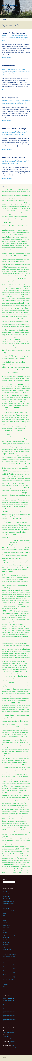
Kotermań (11, 426)
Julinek (28, 384)
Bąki (17, 243)
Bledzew (11, 216)
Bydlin (19, 241)
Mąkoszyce (10, 525)
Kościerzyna (23, 435)
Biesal (8, 214)
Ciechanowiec (21, 261)
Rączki (4, 661)
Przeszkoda (27, 622)
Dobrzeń (23, 284)
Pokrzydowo (23, 606)
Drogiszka (23, 290)
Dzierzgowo (24, 296)
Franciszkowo (7, 310)
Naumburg (19, 534)
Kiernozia (4, 405)
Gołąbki (7, 332)
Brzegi (3, 234)
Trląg (17, 756)
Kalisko (8, 390)
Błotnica (7, 245)
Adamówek (9, 189)
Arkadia (22, 193)
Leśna (6, 466)
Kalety (6, 390)
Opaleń (25, 572)
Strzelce (18, 715)
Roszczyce (28, 646)
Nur (17, 565)
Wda (19, 778)
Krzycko (3, 447)
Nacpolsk (14, 527)
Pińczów (18, 600)
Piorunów (4, 598)
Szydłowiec (25, 738)
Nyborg (19, 565)
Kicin (20, 403)
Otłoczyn (15, 583)
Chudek (18, 259)
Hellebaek (20, 355)
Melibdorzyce (4, 497)
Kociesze (6, 415)
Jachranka (10, 367)
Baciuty (8, 197)
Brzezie (5, 234)
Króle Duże (8, 449)
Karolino (17, 397)
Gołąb (5, 332)
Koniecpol (7, 419)
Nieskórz (19, 547)
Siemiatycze (22, 673)
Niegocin (28, 543)
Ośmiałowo (11, 585)
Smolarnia (4, 686)
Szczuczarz (22, 730)
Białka (21, 208)
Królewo (13, 449)
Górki (15, 345)
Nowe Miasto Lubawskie (12, 555)
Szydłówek (8, 740)
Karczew (21, 395)
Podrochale (25, 604)
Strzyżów (11, 717)
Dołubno (6, 288)
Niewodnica (12, 549)
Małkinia (7, 495)
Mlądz (11, 508)
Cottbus (22, 267)
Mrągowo (8, 521)
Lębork (22, 483)
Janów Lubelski (24, 372)
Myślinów (3, 525)
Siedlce (6, 673)
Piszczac (3, 600)
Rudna (23, 651)
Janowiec (7, 370)
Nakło (6, 529)
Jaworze (24, 376)
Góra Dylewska (16, 343)
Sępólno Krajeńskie (5, 744)
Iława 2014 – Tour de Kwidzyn (14, 129)
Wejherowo (8, 779)
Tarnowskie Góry (11, 749)
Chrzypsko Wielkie (9, 259)
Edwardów (21, 307)
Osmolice (11, 577)
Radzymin (13, 640)
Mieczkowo (22, 497)
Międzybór (3, 504)
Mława (20, 525)
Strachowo (22, 711)
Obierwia (22, 565)
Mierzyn (17, 499)
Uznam (17, 773)
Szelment (23, 732)
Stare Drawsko (26, 703)
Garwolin (26, 314)
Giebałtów (3, 319)
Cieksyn (5, 267)
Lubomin (4, 482)
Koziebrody (8, 431)
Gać (11, 316)
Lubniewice (23, 480)
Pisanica (25, 598)
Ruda (13, 651)
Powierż (20, 615)
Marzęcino (3, 492)
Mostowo (21, 516)
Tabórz (15, 747)
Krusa (24, 443)
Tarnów (15, 749)
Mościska (17, 518)
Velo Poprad (11, 774)
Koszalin (19, 425)
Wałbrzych (10, 778)
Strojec (17, 712)
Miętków (16, 506)
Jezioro (11, 382)
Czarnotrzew (25, 271)
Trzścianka (9, 762)
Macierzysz (4, 485)
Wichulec (7, 781)
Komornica (22, 417)
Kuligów (11, 454)
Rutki (28, 653)
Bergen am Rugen (16, 206)
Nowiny (12, 561)
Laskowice (12, 461)
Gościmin (11, 332)
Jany (7, 372)
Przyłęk (14, 626)
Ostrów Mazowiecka (16, 581)
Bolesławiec (4, 220)
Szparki (14, 736)
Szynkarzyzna (5, 742)
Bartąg (25, 203)
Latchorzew (16, 461)
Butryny (7, 241)
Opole (13, 574)
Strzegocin (5, 715)
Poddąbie (27, 602)
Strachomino (18, 711)
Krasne (17, 437)
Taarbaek (12, 747)
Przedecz (26, 621)
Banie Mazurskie (26, 198)
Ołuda (27, 583)
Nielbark (16, 545)
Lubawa (23, 476)
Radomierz (3, 636)
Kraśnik (13, 439)
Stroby (15, 712)
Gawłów (8, 316)
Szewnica (16, 734)
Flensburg (26, 308)
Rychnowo (26, 655)
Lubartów (19, 476)
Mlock (7, 509)
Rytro (29, 657)
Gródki (7, 341)
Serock (18, 671)
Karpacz (28, 397)
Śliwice (15, 73)
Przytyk (11, 626)
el (23, 134)
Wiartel (3, 781)
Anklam (5, 193)
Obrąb (3, 567)
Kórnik (7, 459)
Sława (14, 744)
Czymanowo (4, 281)
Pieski (8, 596)
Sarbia (17, 665)
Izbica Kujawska (15, 362)
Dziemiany (20, 296)
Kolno (14, 417)
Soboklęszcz (19, 686)
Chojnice (22, 253)
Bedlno (3, 206)
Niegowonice (7, 545)
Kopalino (15, 421)
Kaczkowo (28, 386)
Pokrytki (19, 606)
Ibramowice (17, 359)
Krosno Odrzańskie (21, 441)
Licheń (22, 466)
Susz (16, 134)
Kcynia (14, 403)
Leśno (8, 466)
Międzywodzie (5, 506)
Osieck (20, 575)
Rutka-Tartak (24, 653)
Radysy (3, 638)
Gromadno (8, 337)
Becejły (29, 204)
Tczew (20, 749)
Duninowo (28, 292)
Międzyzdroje (11, 506)
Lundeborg (23, 482)
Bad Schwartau (4, 198)
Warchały (4, 776)
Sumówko (18, 723)
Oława (25, 583)
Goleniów (3, 326)
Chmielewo (8, 251)
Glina (21, 321)
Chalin (15, 247)
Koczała (24, 415)
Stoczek (24, 709)
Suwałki (5, 724)
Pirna (22, 598)
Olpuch (22, 569)
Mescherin (8, 497)
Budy (24, 237)
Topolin (22, 753)
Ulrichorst (6, 769)
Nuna (15, 565)
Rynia (20, 657)
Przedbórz (22, 621)
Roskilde (14, 646)
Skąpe (3, 685)
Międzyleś (17, 504)
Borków (13, 223)
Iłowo (4, 365)
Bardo (25, 200)
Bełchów (24, 206)
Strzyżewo (4, 717)
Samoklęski (21, 663)
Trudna (3, 758)
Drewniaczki (7, 290)
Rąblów (28, 658)
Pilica (23, 596)
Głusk (29, 350)
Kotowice (14, 426)
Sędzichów (21, 742)
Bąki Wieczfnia (21, 243)
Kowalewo (9, 428)
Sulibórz (22, 721)
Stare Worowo (19, 705)
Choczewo (22, 251)
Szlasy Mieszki (10, 736)
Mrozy (26, 519)
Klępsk (11, 412)
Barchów (18, 200)
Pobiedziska (7, 602)
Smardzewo (18, 685)
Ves (14, 774)
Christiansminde (9, 257)
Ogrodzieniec (19, 567)
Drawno (9, 288)
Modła (9, 512)
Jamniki (3, 370)
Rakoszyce (3, 641)
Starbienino (7, 703)
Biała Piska (7, 208)
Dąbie (15, 300)
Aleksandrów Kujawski (6, 191)
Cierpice (12, 267)
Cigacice (19, 267)
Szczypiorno (5, 732)
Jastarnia (4, 376)
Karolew (13, 397)
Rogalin (17, 645)
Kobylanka (26, 412)
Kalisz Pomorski (20, 390)
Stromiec (20, 712)
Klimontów (24, 410)
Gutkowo (25, 341)
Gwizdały (11, 343)
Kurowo (27, 453)
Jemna (17, 380)
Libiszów (18, 466)
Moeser (15, 512)
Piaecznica (7, 594)
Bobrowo (25, 216)
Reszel (21, 643)
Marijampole (4, 490)
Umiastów (9, 769)
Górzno (16, 348)
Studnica (18, 717)
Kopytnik (24, 421)
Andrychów (24, 191)
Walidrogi (22, 774)
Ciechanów (6, 264)
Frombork (23, 310)
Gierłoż (11, 319)
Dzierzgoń (24, 37)
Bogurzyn (19, 218)
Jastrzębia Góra (9, 376)
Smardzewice (12, 685)
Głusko (3, 353)
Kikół (26, 405)
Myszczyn (19, 522)
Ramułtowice (20, 641)
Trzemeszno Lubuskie (18, 760)
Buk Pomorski (11, 239)
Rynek (17, 657)
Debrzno (10, 282)
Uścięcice (21, 773)
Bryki (26, 232)
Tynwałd (4, 767)
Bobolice (16, 216)
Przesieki (23, 622)
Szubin (13, 738)
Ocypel (8, 567)
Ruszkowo (20, 653)
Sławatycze (17, 744)
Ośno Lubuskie (18, 585)
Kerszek (17, 403)
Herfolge (27, 355)
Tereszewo (14, 751)
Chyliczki (10, 261)
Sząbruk (14, 742)
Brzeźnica (12, 234)
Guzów (3, 343)
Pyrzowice (19, 630)
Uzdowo (13, 773)
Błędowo (12, 245)
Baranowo (10, 200)
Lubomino (7, 482)
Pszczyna (3, 628)
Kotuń (17, 426)
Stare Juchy (9, 705)
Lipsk (25, 471)
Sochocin (14, 689)
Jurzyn (11, 386)
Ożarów (26, 585)
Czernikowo (17, 275)
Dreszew (3, 290)
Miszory (15, 502)
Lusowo (26, 482)
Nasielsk (23, 532)
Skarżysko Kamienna (6, 680)
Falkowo (18, 308)
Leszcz (22, 463)
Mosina (16, 516)
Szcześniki (18, 730)
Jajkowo (23, 367)
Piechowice (26, 594)
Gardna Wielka (11, 314)
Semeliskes (4, 671)
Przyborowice (19, 624)
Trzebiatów (8, 760)
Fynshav (15, 312)
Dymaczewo (7, 294)
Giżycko (9, 321)
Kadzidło (18, 388)
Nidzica (16, 540)
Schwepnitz (7, 669)
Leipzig (8, 464)
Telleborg (22, 749)
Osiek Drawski (6, 577)
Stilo (22, 709)
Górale (25, 343)
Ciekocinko (27, 264)
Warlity (10, 776)
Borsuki (25, 223)
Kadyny (15, 388)
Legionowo (23, 461)
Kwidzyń (4, 134)
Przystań (4, 626)
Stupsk (6, 719)
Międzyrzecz (25, 504)
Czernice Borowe (8, 275)
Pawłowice (3, 592)
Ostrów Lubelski (9, 581)
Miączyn (19, 502)
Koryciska (6, 422)
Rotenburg (3, 649)
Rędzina (7, 661)
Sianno (25, 671)
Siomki (6, 678)
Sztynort (10, 738)
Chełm (16, 249)
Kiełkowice (16, 405)
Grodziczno (4, 336)
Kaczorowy (8, 388)
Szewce (12, 734)
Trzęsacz (4, 762)
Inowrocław (25, 360)
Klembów (8, 410)
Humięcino (8, 359)
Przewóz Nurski (10, 624)
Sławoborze (24, 744)
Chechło (13, 249)
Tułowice (23, 765)
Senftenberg (8, 671)
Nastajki (7, 534)
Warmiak (20, 776)
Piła (13, 600)
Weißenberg (4, 779)
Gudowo (19, 341)
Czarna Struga (26, 269)
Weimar (25, 778)
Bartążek (3, 204)
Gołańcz (14, 330)
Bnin (14, 216)
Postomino (27, 613)
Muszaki (8, 522)
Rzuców (13, 658)
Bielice (21, 213)
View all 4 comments (7, 178)
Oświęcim (22, 585)
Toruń (3, 756)
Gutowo (28, 341)
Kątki (11, 459)
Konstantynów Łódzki (9, 421)
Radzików (3, 640)
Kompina (25, 417)
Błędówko (16, 245)
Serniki (14, 671)
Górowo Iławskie (25, 345)
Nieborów (22, 540)
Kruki (11, 443)
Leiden (26, 461)
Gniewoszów (4, 324)
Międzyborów (25, 502)
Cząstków (13, 281)
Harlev (3, 355)
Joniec (20, 384)
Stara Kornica (9, 700)
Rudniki (28, 651)
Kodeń (27, 415)
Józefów (20, 386)
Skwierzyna (23, 682)
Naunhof (22, 534)
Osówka (3, 583)
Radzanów (10, 638)
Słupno (3, 747)
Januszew (25, 370)
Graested (15, 334)
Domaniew (21, 286)
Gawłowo (3, 316)
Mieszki (24, 499)
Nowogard (16, 560)
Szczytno (15, 732)
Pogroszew (16, 606)
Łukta (27, 73)
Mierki (6, 499)
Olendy (16, 569)
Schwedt (3, 669)
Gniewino (16, 323)
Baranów (14, 200)
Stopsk (8, 711)
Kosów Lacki (7, 426)
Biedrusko (11, 213)
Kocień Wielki (10, 415)
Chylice (6, 261)
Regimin (16, 643)
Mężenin (16, 525)
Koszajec (16, 425)
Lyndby (19, 483)
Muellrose (16, 520)
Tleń (18, 751)
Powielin (16, 615)
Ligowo (20, 468)
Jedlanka (28, 376)
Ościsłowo (5, 585)
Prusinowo (3, 621)
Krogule (22, 439)
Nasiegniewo (17, 532)
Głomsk (16, 350)
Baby (2, 197)
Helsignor (24, 355)
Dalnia (3, 283)
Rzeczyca (3, 658)
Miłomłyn (12, 39)
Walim (25, 774)
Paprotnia (21, 588)
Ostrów (27, 579)
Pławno (28, 630)
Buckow (21, 237)
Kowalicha (14, 428)
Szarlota (28, 726)
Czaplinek (18, 269)
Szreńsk (3, 738)
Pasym (14, 590)
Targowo (3, 749)
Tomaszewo (25, 751)
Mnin (13, 508)
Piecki (29, 594)
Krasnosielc (23, 437)
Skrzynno (16, 682)
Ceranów (8, 247)
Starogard (11, 707)
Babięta (20, 195)
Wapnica (27, 774)
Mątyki (13, 525)
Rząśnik (20, 658)
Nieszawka (3, 549)
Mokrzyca (11, 514)
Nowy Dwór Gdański (6, 562)
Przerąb (20, 622)
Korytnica (13, 422)
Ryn (15, 657)
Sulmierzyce (8, 723)
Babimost (15, 195)
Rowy (15, 649)
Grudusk (16, 338)
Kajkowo (3, 390)
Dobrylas (20, 284)
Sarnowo (26, 665)
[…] (8, 54)
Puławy (12, 630)
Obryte (28, 565)
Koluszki (18, 417)
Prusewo (28, 619)
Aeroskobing (15, 189)
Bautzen (22, 204)
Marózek (6, 492)
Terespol (9, 751)
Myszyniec (24, 522)
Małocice (12, 495)
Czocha (15, 278)
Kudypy (8, 71)
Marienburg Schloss (20, 488)
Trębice (12, 762)
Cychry (8, 269)
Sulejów (13, 721)
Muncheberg (21, 520)
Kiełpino (23, 405)
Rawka (7, 643)
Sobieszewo (15, 686)
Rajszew (23, 640)
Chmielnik (14, 251)
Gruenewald (25, 337)
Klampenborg (11, 407)
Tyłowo (8, 767)
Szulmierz (16, 738)
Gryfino (13, 339)
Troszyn (26, 756)
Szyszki (11, 742)
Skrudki (3, 682)
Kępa (16, 459)
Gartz (22, 314)
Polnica (16, 608)
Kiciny (22, 403)
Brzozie (20, 234)
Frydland (27, 310)
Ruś (8, 655)
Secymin (15, 669)
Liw (26, 474)
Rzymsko (16, 658)
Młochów (28, 525)
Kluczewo (28, 410)
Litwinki (24, 474)
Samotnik (25, 663)
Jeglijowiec (24, 378)
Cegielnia (28, 245)
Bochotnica (3, 218)
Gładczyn (9, 350)
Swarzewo (13, 724)
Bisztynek (8, 216)
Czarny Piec (13, 273)
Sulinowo (26, 721)
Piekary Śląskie (4, 596)
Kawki (22, 399)
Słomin (3, 746)
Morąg (20, 71)
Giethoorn (14, 319)
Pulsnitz (8, 628)
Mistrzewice (11, 502)
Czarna (21, 269)
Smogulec (28, 685)
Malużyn (3, 488)
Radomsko (21, 636)
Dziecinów (4, 296)
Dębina (26, 303)
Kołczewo (3, 434)
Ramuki (16, 641)
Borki (3, 223)
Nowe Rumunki (15, 558)
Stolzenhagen (4, 711)
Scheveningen (10, 667)
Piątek (10, 600)
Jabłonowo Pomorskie (26, 364)
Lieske (17, 468)
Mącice (6, 525)
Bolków (16, 220)
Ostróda (17, 103)
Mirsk (29, 500)
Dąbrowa (23, 300)
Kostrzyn (13, 425)
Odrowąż (11, 567)
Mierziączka (10, 499)
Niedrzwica (8, 542)
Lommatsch (4, 476)
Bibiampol (26, 211)
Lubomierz (28, 480)
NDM (9, 537)
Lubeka (8, 478)
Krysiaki (15, 444)
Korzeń (24, 422)
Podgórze (3, 604)
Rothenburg (7, 649)
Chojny (25, 253)
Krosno (16, 441)
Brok (8, 232)
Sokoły (25, 689)
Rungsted (11, 653)
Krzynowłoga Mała (21, 447)
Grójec (10, 341)
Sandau (8, 665)
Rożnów (3, 651)
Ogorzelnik (15, 567)
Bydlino (22, 241)
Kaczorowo (4, 388)
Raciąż (4, 634)
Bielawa (14, 213)
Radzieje (17, 638)
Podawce (23, 602)
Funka (13, 312)
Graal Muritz (21, 332)
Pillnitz (25, 596)
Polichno (9, 608)
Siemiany (8, 163)
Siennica (10, 676)
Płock (11, 632)
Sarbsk (20, 665)
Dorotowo (26, 287)
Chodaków (4, 253)
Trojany (20, 756)
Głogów (13, 350)
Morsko (26, 514)
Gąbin (20, 347)
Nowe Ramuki (8, 558)
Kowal (20, 426)
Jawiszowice (18, 376)
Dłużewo (25, 305)
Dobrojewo (16, 284)
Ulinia (3, 769)
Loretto (12, 476)
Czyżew (9, 281)
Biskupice (25, 214)
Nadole (3, 529)
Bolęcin (23, 220)
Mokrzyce (15, 514)
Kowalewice (24, 426)
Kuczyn (27, 451)
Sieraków (21, 676)
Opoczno (8, 574)
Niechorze (27, 540)
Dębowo (14, 305)
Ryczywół (3, 657)
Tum (23, 762)
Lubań (27, 476)
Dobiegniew (4, 284)
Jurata (6, 386)
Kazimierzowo (13, 401)
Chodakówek (12, 253)
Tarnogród (6, 749)
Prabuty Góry (21, 617)
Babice (11, 195)
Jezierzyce (3, 382)
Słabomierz (10, 744)
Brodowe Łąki (25, 230)
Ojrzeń (28, 567)
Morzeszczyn (4, 516)
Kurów (11, 455)
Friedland (15, 310)
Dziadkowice (15, 294)
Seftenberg (23, 669)
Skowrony (22, 680)
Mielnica (3, 499)
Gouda (22, 327)
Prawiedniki (4, 619)
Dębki (6, 305)
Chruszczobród (17, 257)
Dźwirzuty (12, 307)
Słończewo (14, 746)
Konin (10, 419)
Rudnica (25, 651)
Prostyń (16, 619)
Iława (25, 132)
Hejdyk (11, 355)
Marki (7, 490)
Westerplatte (28, 779)
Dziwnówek (11, 300)
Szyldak (12, 740)
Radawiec (14, 634)
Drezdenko (15, 290)
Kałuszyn (6, 403)
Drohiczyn (3, 292)
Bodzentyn (7, 218)
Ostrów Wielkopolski (24, 581)
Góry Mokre (13, 347)
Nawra (25, 534)
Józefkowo (15, 386)
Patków (24, 590)
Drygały (13, 292)
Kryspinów (22, 444)
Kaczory (11, 388)
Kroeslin (19, 439)
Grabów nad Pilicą (8, 334)
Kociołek (14, 415)
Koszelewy (23, 425)
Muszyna (12, 522)
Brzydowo (16, 237)
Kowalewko (4, 428)
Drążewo (16, 292)
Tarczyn (25, 747)
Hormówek (16, 358)
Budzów (7, 239)
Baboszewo (26, 195)
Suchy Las (3, 721)
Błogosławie (4, 245)
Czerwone (12, 278)
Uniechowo (14, 769)
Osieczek (26, 575)
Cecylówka (20, 245)
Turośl (3, 765)
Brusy (20, 232)
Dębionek (3, 305)
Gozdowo (3, 330)
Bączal (12, 243)
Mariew (27, 487)
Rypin (23, 657)
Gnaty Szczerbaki (8, 323)
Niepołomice (11, 547)
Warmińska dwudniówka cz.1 (14, 33)
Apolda (11, 193)
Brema (26, 227)
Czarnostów (19, 271)
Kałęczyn (11, 403)
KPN (6, 437)
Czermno (3, 275)
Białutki (12, 211)
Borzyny (25, 69)
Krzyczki (7, 447)
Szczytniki (10, 732)
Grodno (25, 334)
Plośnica (25, 600)
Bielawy (17, 213)
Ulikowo (28, 767)
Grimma (22, 334)
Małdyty (8, 39)
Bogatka (15, 218)
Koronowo (28, 421)
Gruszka (7, 339)
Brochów (5, 230)
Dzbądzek (11, 294)
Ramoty (7, 73)
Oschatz (15, 575)
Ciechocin (13, 264)
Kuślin (23, 455)
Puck (6, 628)
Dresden (26, 288)
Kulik (16, 453)
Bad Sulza (8, 198)
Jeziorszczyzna (4, 384)
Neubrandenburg (17, 537)
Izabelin (9, 362)
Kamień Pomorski (15, 392)
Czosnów (21, 278)
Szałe (5, 728)
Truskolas (20, 758)
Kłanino (29, 459)
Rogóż (27, 645)
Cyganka (11, 269)
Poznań (4, 617)
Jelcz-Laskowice (4, 380)
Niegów (11, 545)
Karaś (18, 395)
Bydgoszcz (15, 241)
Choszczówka (9, 256)
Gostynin (19, 327)
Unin (8, 771)
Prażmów (7, 619)
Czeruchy (26, 275)
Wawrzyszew (5, 778)
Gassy (29, 314)
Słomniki (5, 746)
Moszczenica (10, 518)
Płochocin (4, 632)
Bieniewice (4, 214)
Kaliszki (15, 390)
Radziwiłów (7, 640)
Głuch (23, 350)
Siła (14, 679)
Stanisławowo (24, 696)
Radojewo (22, 634)
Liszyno (21, 474)
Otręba (9, 583)
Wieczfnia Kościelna (25, 781)
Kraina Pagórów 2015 (10, 98)
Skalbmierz (20, 678)
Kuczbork (24, 451)
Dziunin (3, 300)
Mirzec (3, 502)
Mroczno (23, 519)
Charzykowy (4, 249)
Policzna (13, 608)
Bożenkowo (4, 227)
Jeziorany (7, 382)
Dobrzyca (26, 284)
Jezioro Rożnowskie (16, 382)
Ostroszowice (22, 577)
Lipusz (27, 471)
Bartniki (12, 202)
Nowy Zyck (6, 565)
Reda (10, 643)
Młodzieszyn (4, 527)
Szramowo (25, 736)
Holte (28, 356)
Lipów (3, 474)
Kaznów (18, 401)
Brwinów (23, 232)
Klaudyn (17, 407)
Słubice (18, 746)
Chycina (3, 261)
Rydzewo (10, 657)
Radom (25, 634)
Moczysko (25, 508)
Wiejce (3, 783)
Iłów (8, 365)
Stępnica (13, 719)
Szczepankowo (9, 730)
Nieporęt (5, 547)
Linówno (24, 468)
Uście (19, 773)
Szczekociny (27, 728)
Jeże (8, 384)
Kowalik (18, 428)
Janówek (14, 372)
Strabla (14, 711)
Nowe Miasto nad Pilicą (21, 555)
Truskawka (14, 758)
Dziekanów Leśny (15, 296)
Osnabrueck (15, 577)
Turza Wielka (7, 765)
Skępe (5, 685)
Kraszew (28, 437)
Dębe (21, 303)
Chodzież (18, 253)
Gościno (15, 332)
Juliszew (3, 386)
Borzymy (4, 225)
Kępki (23, 459)
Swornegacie (21, 724)
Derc (27, 282)
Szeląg (26, 732)
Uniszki (10, 771)
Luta (9, 483)
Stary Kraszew (25, 707)
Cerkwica (12, 247)
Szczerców (14, 730)
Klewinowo (17, 410)
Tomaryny (20, 751)
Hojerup (25, 356)
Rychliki (24, 39)
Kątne (13, 459)
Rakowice (7, 641)
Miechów (18, 497)
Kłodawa (3, 461)
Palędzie (15, 588)
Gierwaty (7, 319)
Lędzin (25, 483)
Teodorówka (27, 749)
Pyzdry (26, 630)
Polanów (3, 608)
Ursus (21, 771)
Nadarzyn (18, 527)
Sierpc (27, 676)
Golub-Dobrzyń (11, 326)
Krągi (17, 449)
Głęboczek (8, 353)
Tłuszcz (16, 767)
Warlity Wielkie (15, 776)
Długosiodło (18, 305)
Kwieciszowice (25, 457)
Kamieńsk (21, 392)
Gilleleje (3, 321)
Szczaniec (12, 728)
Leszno (27, 463)
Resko (19, 643)
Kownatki (22, 428)
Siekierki (13, 673)
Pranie (25, 617)
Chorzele (4, 256)
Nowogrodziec (20, 560)
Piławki (15, 600)
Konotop (22, 419)
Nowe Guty (21, 552)
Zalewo (21, 103)
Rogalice (14, 645)
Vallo (24, 773)
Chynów (13, 261)
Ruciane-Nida (8, 651)
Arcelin (14, 193)
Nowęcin (11, 565)
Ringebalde (3, 645)
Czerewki (28, 273)
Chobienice (18, 251)
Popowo (16, 613)
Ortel (29, 574)
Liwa (29, 474)
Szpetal (17, 736)
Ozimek (22, 583)
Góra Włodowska (10, 345)
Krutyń (6, 444)
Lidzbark (4, 468)
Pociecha (19, 602)
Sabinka (11, 661)
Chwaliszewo (26, 259)
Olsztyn (25, 71)
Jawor (22, 376)
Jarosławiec (19, 374)
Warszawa (24, 776)
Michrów (14, 497)
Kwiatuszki (16, 457)
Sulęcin (11, 723)
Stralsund (7, 712)
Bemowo (11, 206)
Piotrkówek (8, 598)
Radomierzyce (8, 636)
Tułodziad (17, 765)
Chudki (21, 259)
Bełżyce (28, 206)
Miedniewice (27, 497)
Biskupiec (4, 216)
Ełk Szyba (9, 308)
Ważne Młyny (16, 778)
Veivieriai (3, 774)
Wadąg (19, 774)
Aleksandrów (24, 189)
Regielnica (12, 643)
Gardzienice (16, 314)
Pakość (3, 588)
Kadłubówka (24, 388)
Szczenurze (4, 730)
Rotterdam (12, 649)
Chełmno (19, 249)
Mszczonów (13, 520)
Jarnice (13, 374)
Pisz (28, 598)
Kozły (8, 433)
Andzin (28, 191)
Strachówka (4, 712)
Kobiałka (21, 412)
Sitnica (9, 678)
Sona (23, 691)
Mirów (5, 502)
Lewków (3, 466)
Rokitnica (6, 646)
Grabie (25, 332)
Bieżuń (11, 214)
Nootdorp (15, 549)
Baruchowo (13, 204)
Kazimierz (3, 401)
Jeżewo (11, 384)
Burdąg (19, 239)
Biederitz (7, 213)
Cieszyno (15, 267)
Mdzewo (25, 495)
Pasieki (3, 590)
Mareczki (7, 488)
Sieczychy (3, 673)
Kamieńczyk (7, 392)
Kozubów (23, 430)
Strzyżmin (8, 717)
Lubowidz (12, 482)
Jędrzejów (24, 386)
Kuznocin (20, 455)
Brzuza (12, 237)
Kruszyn (3, 444)
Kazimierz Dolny (8, 401)
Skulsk (20, 682)
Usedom (28, 771)
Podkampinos (8, 604)
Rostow (25, 646)
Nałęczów (4, 537)
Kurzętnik (8, 455)
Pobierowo (12, 602)
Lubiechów (19, 478)
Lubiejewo (26, 478)
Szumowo (21, 738)
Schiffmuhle (19, 667)
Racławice (11, 634)
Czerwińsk (3, 278)
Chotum (24, 256)
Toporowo (25, 753)
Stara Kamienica (26, 698)
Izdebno (20, 362)
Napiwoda (24, 529)
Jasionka (23, 374)
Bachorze (5, 197)
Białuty (17, 211)
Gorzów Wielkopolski (13, 327)
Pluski (28, 600)
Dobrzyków (4, 286)
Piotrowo (19, 598)
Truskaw (7, 758)
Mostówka (4, 519)
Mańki (21, 495)
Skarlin (23, 678)
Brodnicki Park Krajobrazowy (17, 230)
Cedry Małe (24, 245)
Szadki (17, 727)
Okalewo (3, 569)
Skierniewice (13, 680)
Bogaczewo (12, 218)
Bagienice (16, 198)
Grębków (12, 341)
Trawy (11, 756)
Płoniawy (16, 632)
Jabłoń (4, 367)
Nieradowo (16, 547)
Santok (14, 665)
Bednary (6, 206)
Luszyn (3, 483)
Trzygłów (23, 760)
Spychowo (11, 696)
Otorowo (6, 583)
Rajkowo (20, 640)
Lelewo (13, 464)
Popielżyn (4, 613)
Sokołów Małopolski (8, 691)
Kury (2, 455)
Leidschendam (4, 463)
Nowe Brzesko (10, 552)
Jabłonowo (20, 364)
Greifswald (19, 334)
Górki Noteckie (19, 345)
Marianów (15, 488)
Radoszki (25, 636)
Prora (10, 619)
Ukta (25, 767)
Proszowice (24, 619)
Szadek (13, 726)
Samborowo (15, 663)
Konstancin (3, 421)
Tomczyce (13, 753)
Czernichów (13, 275)
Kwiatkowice (11, 457)
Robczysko (7, 645)
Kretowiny (16, 439)
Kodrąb (3, 417)
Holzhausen (7, 358)
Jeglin (27, 378)
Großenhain (12, 337)
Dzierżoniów (13, 298)
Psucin (23, 626)
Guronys (22, 341)
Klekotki (3, 410)
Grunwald (3, 339)
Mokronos (6, 514)
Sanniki (11, 665)
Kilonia (28, 405)
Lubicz (15, 478)
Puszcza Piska (26, 628)
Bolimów (9, 220)
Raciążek (7, 634)
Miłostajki (3, 508)
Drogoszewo (28, 290)
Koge (9, 417)
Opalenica (21, 572)
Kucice (21, 451)
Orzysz (12, 575)
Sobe (12, 686)
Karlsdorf (3, 397)
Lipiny (27, 468)
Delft (13, 282)
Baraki (6, 200)
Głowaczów (20, 350)
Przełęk (14, 624)
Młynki (10, 527)
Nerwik (12, 537)
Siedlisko (9, 673)
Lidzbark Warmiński (11, 468)
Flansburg (22, 308)
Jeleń (14, 380)
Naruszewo (7, 532)
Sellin (26, 669)
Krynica (8, 444)
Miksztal (16, 500)
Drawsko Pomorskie (16, 288)
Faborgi (16, 308)
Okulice (6, 569)
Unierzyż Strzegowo (23, 769)
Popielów (27, 611)
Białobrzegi (26, 208)
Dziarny (19, 294)
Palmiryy (11, 588)
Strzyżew (28, 715)
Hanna (24, 353)
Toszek (6, 756)
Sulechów (10, 721)
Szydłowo (4, 740)
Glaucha (18, 321)
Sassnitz (6, 667)
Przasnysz (12, 621)
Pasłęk (20, 39)
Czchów (22, 273)
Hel (14, 355)
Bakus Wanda (20, 198)
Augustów (27, 193)
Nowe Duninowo (16, 552)
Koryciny (3, 422)
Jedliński (3, 378)
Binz (13, 214)
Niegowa (3, 545)
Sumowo (14, 723)
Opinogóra (4, 574)
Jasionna (26, 374)
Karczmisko (25, 395)
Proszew (20, 619)
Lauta (20, 461)
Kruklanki (14, 443)
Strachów (26, 711)
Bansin (3, 200)
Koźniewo (4, 437)
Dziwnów (7, 300)
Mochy (19, 508)
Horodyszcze (24, 358)
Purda (12, 628)
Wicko (10, 781)
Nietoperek (8, 549)
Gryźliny (17, 339)
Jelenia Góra (10, 380)
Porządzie (20, 613)
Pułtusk (16, 630)
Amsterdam (19, 191)
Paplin (18, 588)
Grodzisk (8, 336)
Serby (12, 671)
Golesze (6, 326)
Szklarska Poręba (22, 734)
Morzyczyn (8, 516)
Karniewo (7, 397)
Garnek (19, 314)
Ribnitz (27, 643)
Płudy (25, 632)
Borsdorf (22, 223)
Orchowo (19, 574)
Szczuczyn (26, 730)
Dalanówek (22, 281)
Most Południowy (26, 516)
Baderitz (11, 197)
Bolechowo (23, 218)
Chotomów (17, 255)
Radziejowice (21, 638)
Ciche (17, 261)
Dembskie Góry (17, 282)
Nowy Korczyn (13, 562)
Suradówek (22, 723)
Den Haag (22, 282)
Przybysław (26, 624)
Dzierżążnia (17, 298)
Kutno (17, 455)
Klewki (21, 410)
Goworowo (26, 327)
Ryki (13, 657)
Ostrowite (9, 579)
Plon (23, 600)
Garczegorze (6, 314)
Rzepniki (6, 658)
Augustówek (4, 195)
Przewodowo (4, 624)
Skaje (16, 678)
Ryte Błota (26, 657)
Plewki (21, 600)
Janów (9, 372)
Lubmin (18, 480)
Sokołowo (22, 689)
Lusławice (6, 483)
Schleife (22, 667)
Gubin (15, 341)
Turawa (25, 762)
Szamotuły (25, 726)
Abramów (3, 189)
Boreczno (27, 220)
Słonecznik (10, 746)
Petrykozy (3, 594)
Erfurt (6, 308)
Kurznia (4, 455)
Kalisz (11, 390)
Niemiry (23, 545)
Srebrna (15, 696)
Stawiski (10, 709)
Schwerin (11, 669)
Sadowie (18, 661)
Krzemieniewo (26, 444)
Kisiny (3, 407)
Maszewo (10, 492)
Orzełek (9, 575)
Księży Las (6, 451)
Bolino (13, 220)
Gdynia (18, 316)
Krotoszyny (4, 443)
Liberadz (14, 466)
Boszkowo (24, 225)
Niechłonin (4, 542)
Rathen (24, 641)
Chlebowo (26, 249)
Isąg (3, 362)
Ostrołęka (13, 579)
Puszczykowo (4, 630)
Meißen (28, 495)
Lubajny (15, 476)
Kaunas (19, 399)
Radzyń (17, 640)
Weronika (24, 779)
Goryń (24, 326)
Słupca (24, 746)
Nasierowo (4, 534)
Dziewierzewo (22, 298)
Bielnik (25, 213)
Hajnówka (17, 353)
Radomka (12, 636)
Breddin (23, 227)
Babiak (8, 195)
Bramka (8, 228)
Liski (19, 474)
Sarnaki (23, 665)
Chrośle (13, 257)
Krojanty (3, 441)
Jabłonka (11, 365)
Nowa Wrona (6, 552)
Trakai (9, 756)
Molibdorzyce (19, 514)
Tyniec (27, 765)
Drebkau (22, 288)
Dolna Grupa (17, 286)
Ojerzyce (24, 567)
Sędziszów (26, 742)
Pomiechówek (8, 610)
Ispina (29, 359)
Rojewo (3, 646)
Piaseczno (19, 594)
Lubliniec (15, 480)
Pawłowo (7, 592)
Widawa (12, 781)
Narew (28, 529)
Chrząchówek (15, 259)
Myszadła (15, 522)
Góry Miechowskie (7, 347)
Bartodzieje (16, 202)
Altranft (12, 191)
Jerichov (19, 380)
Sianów (27, 671)
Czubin (26, 279)
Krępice (24, 449)
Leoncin (18, 464)
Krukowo (21, 443)
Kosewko (27, 422)
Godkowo (20, 324)
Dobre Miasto (11, 284)
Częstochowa (18, 281)
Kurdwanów (21, 453)
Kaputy (15, 395)
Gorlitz (18, 326)
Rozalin (18, 649)
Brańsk (16, 227)
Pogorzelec (7, 606)
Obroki (25, 565)
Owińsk (19, 583)
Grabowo (3, 334)
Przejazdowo (8, 622)
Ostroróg (18, 577)
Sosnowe (12, 693)
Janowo (20, 370)
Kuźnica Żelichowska (5, 457)
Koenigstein (6, 417)
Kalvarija (25, 390)
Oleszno (19, 569)
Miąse (22, 502)
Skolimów (18, 680)
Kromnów (12, 441)
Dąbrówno (16, 303)
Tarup (18, 749)
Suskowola (26, 723)
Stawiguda (5, 709)
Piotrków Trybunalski (14, 598)
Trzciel (28, 758)
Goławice (8, 330)
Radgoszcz (18, 634)
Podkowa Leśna (15, 604)
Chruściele (22, 257)
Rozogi (21, 649)
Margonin (11, 488)
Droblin (18, 290)
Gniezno (9, 324)
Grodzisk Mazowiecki (14, 336)
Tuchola (15, 762)
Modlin (5, 511)
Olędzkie (17, 572)
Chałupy (9, 249)
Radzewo (14, 638)
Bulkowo (16, 239)
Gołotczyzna (23, 330)
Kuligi (8, 453)
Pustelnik (15, 628)
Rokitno (9, 646)
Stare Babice (15, 703)
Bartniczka (7, 202)
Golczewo (27, 324)
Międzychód (12, 504)
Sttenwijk (15, 717)
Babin (18, 195)
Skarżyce (26, 678)
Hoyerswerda (4, 359)
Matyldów (14, 492)
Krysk (19, 444)
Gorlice (15, 326)
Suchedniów (23, 719)
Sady (9, 663)
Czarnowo (4, 273)
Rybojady (18, 655)
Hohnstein (22, 356)
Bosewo (20, 225)
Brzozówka (6, 237)
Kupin (18, 453)
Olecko (13, 569)
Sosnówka (21, 693)
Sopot (3, 693)
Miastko (11, 497)
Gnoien (12, 324)
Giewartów (26, 319)
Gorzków (7, 327)
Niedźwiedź (24, 542)
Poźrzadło (13, 617)
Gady (22, 312)
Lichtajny (25, 466)
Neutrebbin (8, 540)
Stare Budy (22, 703)
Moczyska (22, 508)
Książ (27, 449)
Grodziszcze (20, 336)
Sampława (4, 665)
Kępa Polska (20, 459)
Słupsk (6, 747)
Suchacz (19, 719)
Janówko (20, 372)
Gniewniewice (25, 323)
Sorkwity (7, 693)
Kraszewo (3, 439)
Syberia (7, 726)
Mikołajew (4, 500)
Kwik (29, 457)
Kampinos (10, 395)
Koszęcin (3, 426)
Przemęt (13, 622)
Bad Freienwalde (16, 197)
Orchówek (23, 574)
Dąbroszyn (18, 300)
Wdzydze (22, 778)
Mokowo (3, 514)
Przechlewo (17, 621)
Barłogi (16, 204)
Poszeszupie (4, 615)
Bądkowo (14, 243)
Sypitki (10, 726)
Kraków (10, 437)
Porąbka (23, 613)
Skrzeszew (11, 683)
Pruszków (7, 621)
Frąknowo (8, 312)
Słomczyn (28, 744)
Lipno (12, 471)
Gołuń (3, 332)
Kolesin (11, 417)
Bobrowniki (20, 216)
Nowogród (25, 561)
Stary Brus (14, 707)
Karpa (25, 397)
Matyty (17, 492)
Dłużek (22, 305)
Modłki (12, 512)
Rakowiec (10, 641)
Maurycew (20, 492)
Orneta (26, 574)
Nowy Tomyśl (23, 562)
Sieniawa (7, 676)
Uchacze (19, 767)
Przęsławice (18, 626)
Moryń (29, 514)
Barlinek (28, 200)
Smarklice (23, 685)
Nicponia (12, 540)
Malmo (27, 485)
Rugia (9, 653)
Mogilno (17, 512)
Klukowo (7, 412)
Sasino (3, 667)
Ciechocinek (18, 264)
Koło (6, 434)
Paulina (27, 590)
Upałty (14, 771)
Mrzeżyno (4, 521)
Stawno (17, 709)
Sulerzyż (18, 721)
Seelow (19, 669)
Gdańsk (14, 316)
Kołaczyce (20, 433)
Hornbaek (20, 358)
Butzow (11, 241)
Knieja (14, 412)
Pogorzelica (11, 606)
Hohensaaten (17, 356)
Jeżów (14, 384)
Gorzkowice (4, 327)
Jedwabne (13, 378)
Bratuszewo (12, 227)
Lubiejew (22, 478)
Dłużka (29, 305)
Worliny (19, 73)
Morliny (23, 514)
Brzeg (28, 232)
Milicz (27, 500)
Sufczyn (6, 721)
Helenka (16, 355)
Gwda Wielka (7, 343)
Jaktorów (28, 367)
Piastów (22, 594)
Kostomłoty (9, 425)
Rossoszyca (18, 646)
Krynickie (12, 444)
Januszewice (4, 372)
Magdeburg (8, 485)
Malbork (3, 39)
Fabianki (12, 308)
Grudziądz (21, 337)
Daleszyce (27, 281)
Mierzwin (14, 499)
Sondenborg (26, 691)
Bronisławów (12, 232)
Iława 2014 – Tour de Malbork (14, 158)
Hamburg (21, 353)
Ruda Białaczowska (18, 651)
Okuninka (10, 569)
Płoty (19, 632)
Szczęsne (19, 732)
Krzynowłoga (13, 447)
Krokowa (7, 441)
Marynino (20, 490)
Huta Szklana (12, 359)
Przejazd (3, 622)
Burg (22, 239)
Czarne (3, 271)
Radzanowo (6, 638)
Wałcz (13, 778)
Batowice (19, 204)
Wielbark (9, 783)
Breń (28, 227)
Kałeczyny (26, 401)
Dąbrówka (12, 303)
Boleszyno (27, 218)
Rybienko (11, 655)
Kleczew (22, 407)
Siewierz (3, 678)
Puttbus (8, 630)
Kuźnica (27, 455)
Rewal (24, 643)
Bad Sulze (12, 198)
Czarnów (18, 273)
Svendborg (9, 724)
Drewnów (11, 290)
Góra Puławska (4, 345)
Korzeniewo (20, 422)
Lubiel (29, 478)
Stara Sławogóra (14, 700)
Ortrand (3, 575)
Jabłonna (16, 365)
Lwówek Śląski (14, 483)
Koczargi (19, 415)
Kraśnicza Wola (8, 439)
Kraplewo (14, 437)
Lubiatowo (12, 478)
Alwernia (15, 191)
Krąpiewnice (20, 449)
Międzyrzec (21, 504)
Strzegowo (12, 715)
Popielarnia (23, 611)
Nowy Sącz (18, 562)
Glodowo (3, 323)
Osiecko (23, 575)
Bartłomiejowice (8, 204)
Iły (6, 364)
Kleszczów (13, 410)
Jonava (16, 384)
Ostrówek (4, 581)
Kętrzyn (26, 459)
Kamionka (4, 395)
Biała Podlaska (12, 208)
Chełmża (22, 249)
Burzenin (24, 239)
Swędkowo (4, 726)
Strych (26, 712)
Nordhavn (19, 549)
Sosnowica (17, 693)
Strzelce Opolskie (23, 715)
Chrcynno (4, 257)
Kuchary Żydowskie (14, 451)
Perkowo (23, 592)
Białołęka (8, 211)
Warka (7, 776)
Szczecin (17, 728)
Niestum (23, 547)
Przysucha (8, 626)
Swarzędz (17, 724)
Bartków (3, 202)
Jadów (19, 367)
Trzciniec (3, 760)
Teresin (6, 751)
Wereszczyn (20, 779)
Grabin (28, 332)
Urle (16, 771)
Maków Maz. (15, 485)
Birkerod (16, 214)
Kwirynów (4, 459)
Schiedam (15, 667)
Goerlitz (24, 324)
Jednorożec (8, 378)
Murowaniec (25, 520)
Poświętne (8, 617)
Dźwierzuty (8, 307)
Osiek (3, 577)
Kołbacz (23, 433)
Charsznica (24, 247)
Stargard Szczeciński (5, 707)
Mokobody (26, 512)
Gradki (12, 334)
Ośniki (14, 585)
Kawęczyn (25, 399)
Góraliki (27, 343)
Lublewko (8, 480)
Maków (11, 485)
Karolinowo (21, 397)
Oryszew (6, 575)
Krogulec (27, 439)
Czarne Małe (7, 271)
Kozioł (20, 430)
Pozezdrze (24, 615)
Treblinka (14, 756)
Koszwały (28, 425)
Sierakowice (15, 676)
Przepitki (16, 622)
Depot (25, 282)
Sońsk (7, 696)
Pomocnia (17, 611)
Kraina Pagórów (15, 35)
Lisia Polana (9, 474)
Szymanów (23, 740)
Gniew (12, 323)
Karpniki (3, 399)
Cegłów (3, 247)
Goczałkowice (16, 324)
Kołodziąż (14, 434)
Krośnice (8, 443)
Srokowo (19, 696)
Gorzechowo (28, 326)
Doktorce (13, 286)
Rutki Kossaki (4, 655)
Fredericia (11, 310)
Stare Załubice (26, 705)
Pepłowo (14, 592)
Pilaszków (16, 596)
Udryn (23, 767)
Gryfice (10, 339)
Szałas (3, 728)
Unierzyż (18, 769)
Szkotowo (4, 736)
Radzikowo (26, 638)
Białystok (20, 211)
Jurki (9, 386)
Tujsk (21, 762)
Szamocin (21, 726)
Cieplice (9, 267)
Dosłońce (3, 288)
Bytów (7, 243)
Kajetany (28, 388)
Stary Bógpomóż (19, 707)
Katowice (15, 399)
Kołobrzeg (10, 435)
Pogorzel (3, 606)
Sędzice (18, 742)
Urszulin (24, 771)
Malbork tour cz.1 (9, 66)
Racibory (27, 632)
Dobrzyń (9, 286)
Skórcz (27, 682)
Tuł (11, 765)
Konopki (18, 419)
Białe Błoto (18, 208)
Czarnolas (15, 271)
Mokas (22, 512)
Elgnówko (28, 307)
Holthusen (3, 358)
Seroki (22, 671)
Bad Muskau (21, 197)
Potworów (8, 615)
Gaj (24, 312)
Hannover (28, 353)
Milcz (25, 500)
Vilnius (16, 774)
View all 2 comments (7, 149)
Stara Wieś (19, 700)
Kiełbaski (12, 405)
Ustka (7, 773)
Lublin (11, 480)
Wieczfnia (16, 781)
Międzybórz (8, 504)
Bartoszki (20, 202)
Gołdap (17, 330)
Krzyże (25, 447)
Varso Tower (28, 773)
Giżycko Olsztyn (14, 321)
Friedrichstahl (19, 310)
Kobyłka (3, 415)
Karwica (9, 399)
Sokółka (13, 691)
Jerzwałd (26, 380)
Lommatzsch (8, 476)
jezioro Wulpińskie (23, 382)
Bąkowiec (25, 243)
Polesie (6, 608)
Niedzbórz (13, 543)
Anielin (3, 193)
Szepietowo (4, 734)
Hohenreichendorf (12, 356)
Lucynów (19, 482)
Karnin (11, 397)
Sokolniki (19, 689)
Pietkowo (11, 596)
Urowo (19, 771)
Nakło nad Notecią (11, 529)
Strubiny (23, 712)
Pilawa (20, 596)
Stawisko (13, 709)
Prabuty (12, 134)
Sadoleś (14, 661)
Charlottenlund (19, 247)
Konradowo (26, 419)
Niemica (20, 545)
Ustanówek (4, 773)
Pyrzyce (23, 630)
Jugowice (25, 384)
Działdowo (24, 294)
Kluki (2, 412)
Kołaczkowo (17, 433)
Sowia (24, 693)
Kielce (27, 403)
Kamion (25, 392)
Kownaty (25, 428)
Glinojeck (25, 321)
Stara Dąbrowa (19, 698)
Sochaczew (6, 689)
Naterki (14, 535)
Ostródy (17, 39)
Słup (21, 746)
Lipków (5, 470)
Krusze (27, 443)
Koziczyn (3, 430)
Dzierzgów (8, 298)
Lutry (11, 483)
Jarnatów (10, 374)
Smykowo (8, 686)
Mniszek (15, 508)
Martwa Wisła (14, 490)
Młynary (7, 527)
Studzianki (22, 717)
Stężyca (16, 719)
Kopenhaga (20, 421)
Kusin (14, 455)
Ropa (12, 646)
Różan (23, 658)
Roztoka (26, 649)
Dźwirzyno (16, 307)
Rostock (22, 646)
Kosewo (4, 425)
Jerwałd (22, 380)
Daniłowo (7, 282)
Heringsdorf (4, 356)
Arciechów (18, 193)
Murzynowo (4, 522)
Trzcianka (24, 758)
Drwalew (10, 292)
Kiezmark (9, 405)
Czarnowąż (8, 273)
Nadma (25, 527)
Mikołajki (8, 500)
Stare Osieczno (13, 705)
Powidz (11, 615)
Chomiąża (28, 253)
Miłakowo (20, 506)
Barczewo (22, 200)
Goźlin (18, 332)
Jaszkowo (14, 376)
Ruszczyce (16, 653)
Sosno (10, 693)
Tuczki (18, 762)
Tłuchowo (12, 767)
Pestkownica (27, 592)
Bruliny (17, 232)
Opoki (11, 574)
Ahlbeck (19, 189)
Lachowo (6, 461)
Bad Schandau (27, 197)
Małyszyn (17, 495)
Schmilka (25, 667)
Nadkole (22, 527)
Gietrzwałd (20, 319)
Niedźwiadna (19, 542)
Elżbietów (3, 308)
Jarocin (16, 374)
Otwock (12, 583)
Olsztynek (11, 571)
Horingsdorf (12, 358)
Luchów (16, 482)
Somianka (17, 691)
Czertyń (21, 275)
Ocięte (6, 567)
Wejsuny (13, 779)
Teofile (3, 751)
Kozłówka (12, 433)
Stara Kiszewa (4, 700)
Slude (8, 685)
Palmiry (7, 588)
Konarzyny (3, 419)
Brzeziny (8, 234)
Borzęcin (12, 225)
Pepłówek (19, 592)
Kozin (17, 430)
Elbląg (24, 307)
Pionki (28, 596)
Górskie (3, 347)
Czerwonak (8, 278)
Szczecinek (22, 728)
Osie (18, 575)
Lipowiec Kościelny (19, 471)
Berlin (21, 206)
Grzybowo (21, 339)
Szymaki (18, 740)
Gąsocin (5, 350)
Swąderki (26, 724)
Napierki (18, 529)
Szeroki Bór (8, 734)
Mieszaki (21, 499)
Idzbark (21, 359)
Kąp (9, 459)
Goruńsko (21, 326)
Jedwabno (18, 378)
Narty (3, 532)
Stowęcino (11, 711)
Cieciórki (23, 264)
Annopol (8, 193)
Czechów (25, 273)
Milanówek (21, 500)
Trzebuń (12, 760)
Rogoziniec (20, 645)
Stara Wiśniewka (24, 700)
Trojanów (23, 756)
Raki (26, 640)
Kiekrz (24, 403)
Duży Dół (3, 294)
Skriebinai (26, 680)
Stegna (20, 709)
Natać (11, 534)
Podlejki (3, 73)
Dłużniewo (4, 307)
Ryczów (6, 657)
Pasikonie (7, 590)
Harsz (5, 355)
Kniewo (16, 412)
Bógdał (9, 243)
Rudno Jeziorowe (5, 653)
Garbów (3, 314)
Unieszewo (4, 771)
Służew (9, 747)
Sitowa (11, 678)
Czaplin (14, 269)
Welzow (16, 779)
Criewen (26, 267)
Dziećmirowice (27, 298)
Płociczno (8, 632)
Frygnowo (3, 312)
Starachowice (12, 698)
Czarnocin (11, 271)
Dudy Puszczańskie (22, 292)
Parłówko (25, 588)
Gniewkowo (20, 323)
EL (8, 40)
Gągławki (26, 347)
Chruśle (25, 257)
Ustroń (10, 773)
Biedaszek (4, 213)
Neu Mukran (27, 537)
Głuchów (26, 350)
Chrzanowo (4, 259)
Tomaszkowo (6, 754)
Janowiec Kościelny (13, 370)
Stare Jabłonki (4, 705)
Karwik (12, 399)
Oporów (16, 574)
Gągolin (22, 347)
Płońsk (21, 632)
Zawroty (24, 73)
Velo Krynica (7, 774)
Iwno (5, 362)
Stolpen (27, 709)
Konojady (13, 419)
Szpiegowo (21, 736)
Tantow (22, 747)
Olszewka (25, 569)
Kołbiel (26, 433)
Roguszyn (24, 645)
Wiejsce (5, 783)
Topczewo (19, 753)
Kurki (25, 453)
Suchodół (27, 719)
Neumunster (4, 540)
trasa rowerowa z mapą (14, 37)
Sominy (20, 691)
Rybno (14, 655)
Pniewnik (3, 602)
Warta (27, 776)
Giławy (6, 321)
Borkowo (8, 222)
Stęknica (9, 719)
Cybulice (4, 269)
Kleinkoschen (26, 407)
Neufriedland (22, 537)
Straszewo (11, 712)
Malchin (24, 485)
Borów (17, 225)
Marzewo (25, 490)
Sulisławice (4, 723)
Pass (11, 590)
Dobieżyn (7, 284)
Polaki (27, 606)
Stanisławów (5, 698)
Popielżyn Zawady (10, 613)
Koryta (9, 422)
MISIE (8, 502)
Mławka (24, 525)
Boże (27, 225)
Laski (9, 461)
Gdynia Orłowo (22, 316)
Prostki (13, 619)
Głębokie (13, 353)
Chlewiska (3, 251)
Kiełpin (19, 405)
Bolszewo (19, 220)
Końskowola (18, 434)
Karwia (6, 399)
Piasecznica (12, 594)
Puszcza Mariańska (20, 628)
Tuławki (13, 765)
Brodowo (3, 232)
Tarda (28, 747)
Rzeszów (10, 658)
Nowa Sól (23, 549)
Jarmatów (6, 374)
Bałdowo (25, 204)
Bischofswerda (20, 214)
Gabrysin (19, 312)
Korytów (16, 422)
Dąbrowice (7, 303)
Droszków (7, 292)
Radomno (16, 636)
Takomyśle (19, 747)
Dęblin (8, 305)
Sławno (21, 744)
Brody (6, 232)
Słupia (27, 746)
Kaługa (3, 403)
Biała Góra (20, 132)
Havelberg (8, 355)
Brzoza (15, 234)
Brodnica (10, 230)
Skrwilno (6, 682)
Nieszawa (27, 547)
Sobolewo (23, 686)
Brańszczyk (20, 227)
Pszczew (26, 626)
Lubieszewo (4, 480)
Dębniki (11, 305)
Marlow (10, 490)
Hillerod (7, 356)
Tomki (16, 753)
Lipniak (9, 471)
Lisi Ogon (16, 474)
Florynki (3, 310)
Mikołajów (13, 500)
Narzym (13, 532)
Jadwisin (15, 367)
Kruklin (17, 443)
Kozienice (14, 430)
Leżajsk (10, 466)
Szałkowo (8, 728)
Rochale (11, 645)
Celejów (5, 247)
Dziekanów (9, 296)
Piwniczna (7, 600)
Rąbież (25, 658)
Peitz (11, 592)
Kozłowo (4, 433)
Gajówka (26, 312)
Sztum (18, 134)
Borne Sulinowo (18, 223)
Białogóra (4, 211)
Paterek (21, 590)
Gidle (26, 316)
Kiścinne (7, 408)
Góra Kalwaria (21, 343)
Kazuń (22, 401)
